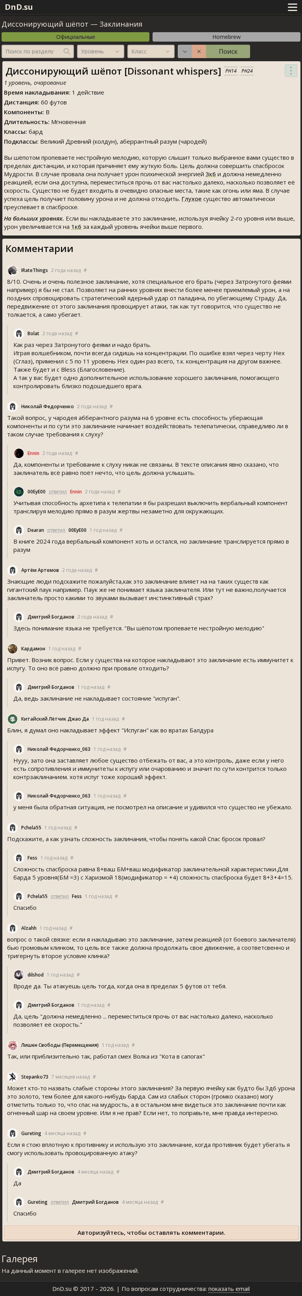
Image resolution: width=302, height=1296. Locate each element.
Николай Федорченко (47, 406)
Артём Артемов (40, 570)
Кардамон (33, 648)
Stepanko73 (34, 1076)
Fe (32, 857)
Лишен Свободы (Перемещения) (60, 1045)
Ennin (33, 453)
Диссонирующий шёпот (45, 24)
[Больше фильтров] (185, 51)
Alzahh (29, 928)
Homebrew (226, 36)
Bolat (33, 333)
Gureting (31, 1133)
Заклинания (120, 24)
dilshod (36, 974)
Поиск (228, 51)
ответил (58, 491)
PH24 (247, 71)
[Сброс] (199, 51)
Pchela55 (31, 827)
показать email (229, 1288)
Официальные (75, 36)
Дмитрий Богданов (51, 616)
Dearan (36, 530)
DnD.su (19, 7)
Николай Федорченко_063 (59, 749)
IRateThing (34, 270)
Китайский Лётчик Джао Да (55, 719)
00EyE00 (37, 491)
